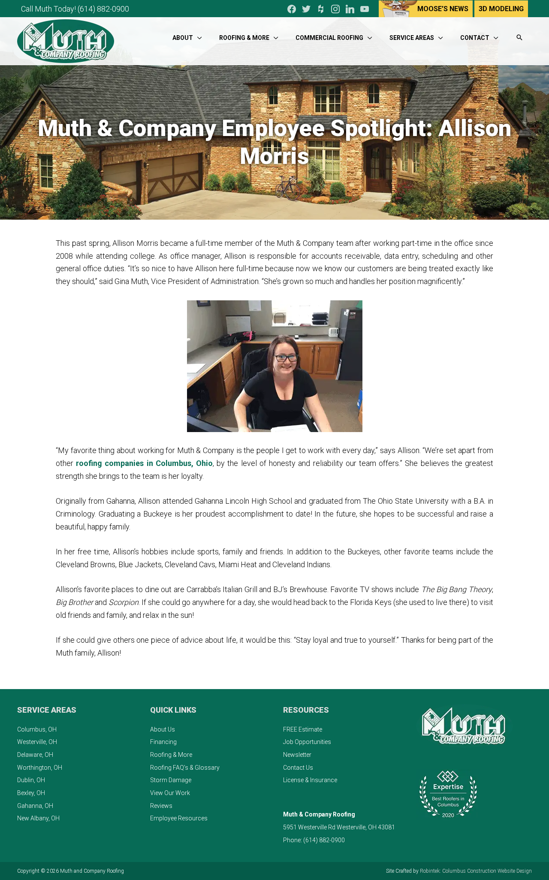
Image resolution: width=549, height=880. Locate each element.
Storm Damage (170, 780)
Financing (163, 741)
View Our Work (170, 792)
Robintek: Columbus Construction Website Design (476, 871)
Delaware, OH (35, 754)
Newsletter (297, 754)
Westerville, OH (37, 741)
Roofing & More (171, 754)
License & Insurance (310, 780)
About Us (162, 729)
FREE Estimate (302, 729)
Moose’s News (442, 9)
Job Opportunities (307, 741)
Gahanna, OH (35, 805)
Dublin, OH (31, 780)
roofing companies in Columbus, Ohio (144, 463)
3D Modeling (501, 9)
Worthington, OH (39, 767)
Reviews (161, 805)
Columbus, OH (37, 729)
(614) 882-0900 (103, 8)
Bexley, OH (31, 792)
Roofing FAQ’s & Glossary (185, 767)
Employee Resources (179, 818)
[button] (519, 37)
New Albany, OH (38, 818)
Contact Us (298, 767)
